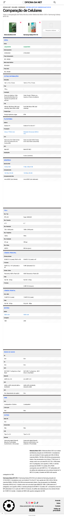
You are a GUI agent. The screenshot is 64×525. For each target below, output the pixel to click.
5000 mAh (7, 314)
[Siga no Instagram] (29, 503)
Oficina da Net (7, 7)
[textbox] (51, 30)
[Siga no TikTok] (37, 503)
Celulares (14, 7)
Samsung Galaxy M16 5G (30, 35)
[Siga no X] (27, 503)
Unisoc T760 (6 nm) (9, 132)
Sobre (58, 503)
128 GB (6, 173)
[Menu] (7, 2)
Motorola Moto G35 (10, 35)
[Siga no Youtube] (32, 503)
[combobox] (51, 30)
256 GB (11, 173)
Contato (57, 506)
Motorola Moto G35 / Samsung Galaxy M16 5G (38, 7)
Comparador (21, 7)
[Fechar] (21, 22)
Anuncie (57, 500)
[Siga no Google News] (35, 503)
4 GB (5, 167)
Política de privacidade (56, 509)
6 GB (28, 167)
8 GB (9, 167)
